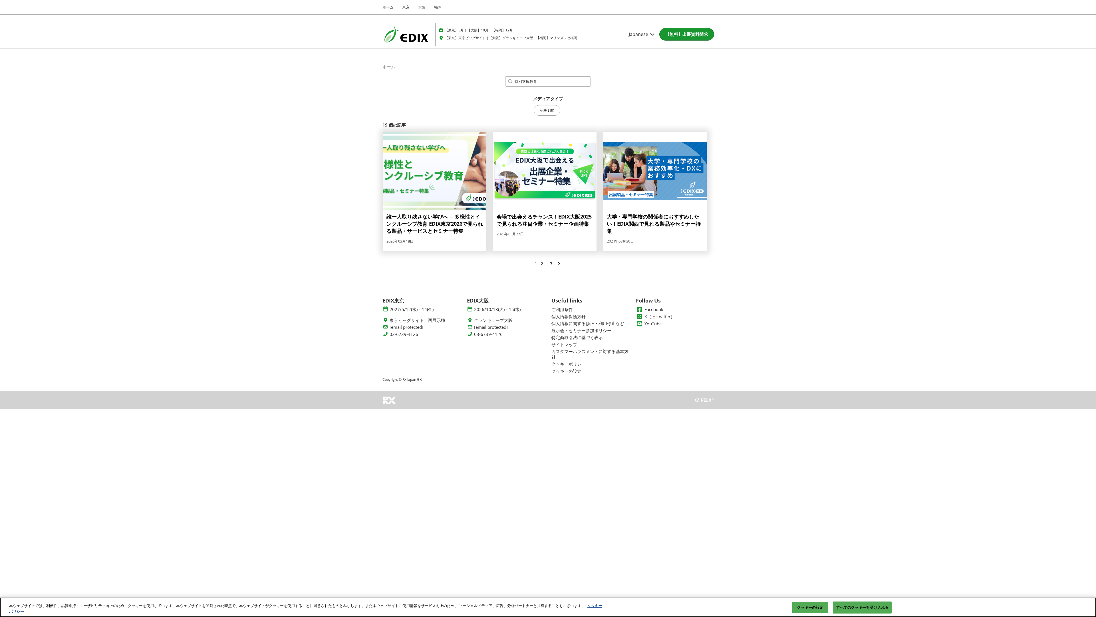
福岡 (438, 7)
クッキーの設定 (810, 607)
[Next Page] (558, 264)
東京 (406, 7)
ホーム (388, 7)
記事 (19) (547, 110)
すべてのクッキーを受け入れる (862, 607)
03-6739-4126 (404, 334)
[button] (686, 34)
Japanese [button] (639, 34)
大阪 (422, 7)
